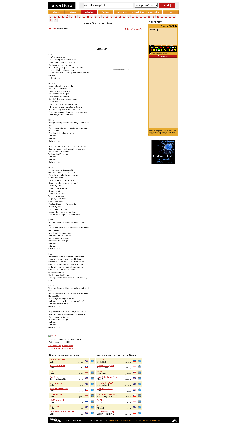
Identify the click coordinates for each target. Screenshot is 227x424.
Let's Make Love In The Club (62, 412)
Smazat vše (167, 130)
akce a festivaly (154, 12)
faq (170, 12)
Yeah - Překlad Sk (57, 366)
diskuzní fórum (138, 12)
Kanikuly (100, 360)
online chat (121, 12)
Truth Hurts (54, 406)
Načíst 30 (152, 130)
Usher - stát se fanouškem (134, 29)
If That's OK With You (106, 383)
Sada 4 (166, 45)
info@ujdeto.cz (114, 420)
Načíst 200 (159, 130)
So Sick (100, 400)
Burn (52, 371)
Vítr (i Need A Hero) (105, 412)
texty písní (89, 12)
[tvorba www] (156, 420)
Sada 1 (151, 45)
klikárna (73, 12)
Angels (100, 406)
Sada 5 (171, 45)
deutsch (130, 420)
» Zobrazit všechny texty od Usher (60, 346)
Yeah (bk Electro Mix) (59, 389)
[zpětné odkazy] (145, 420)
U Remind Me (56, 394)
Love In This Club (57, 360)
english (136, 420)
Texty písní (52, 29)
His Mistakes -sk (57, 400)
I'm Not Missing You (105, 366)
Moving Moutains (57, 383)
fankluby (105, 12)
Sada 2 (156, 45)
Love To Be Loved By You (108, 377)
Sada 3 (161, 45)
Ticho (99, 371)
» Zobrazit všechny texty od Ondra (60, 348)
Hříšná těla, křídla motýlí (107, 394)
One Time (54, 377)
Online (174, 130)
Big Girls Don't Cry (105, 389)
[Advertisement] (96, 39)
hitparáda (56, 12)
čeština (123, 420)
